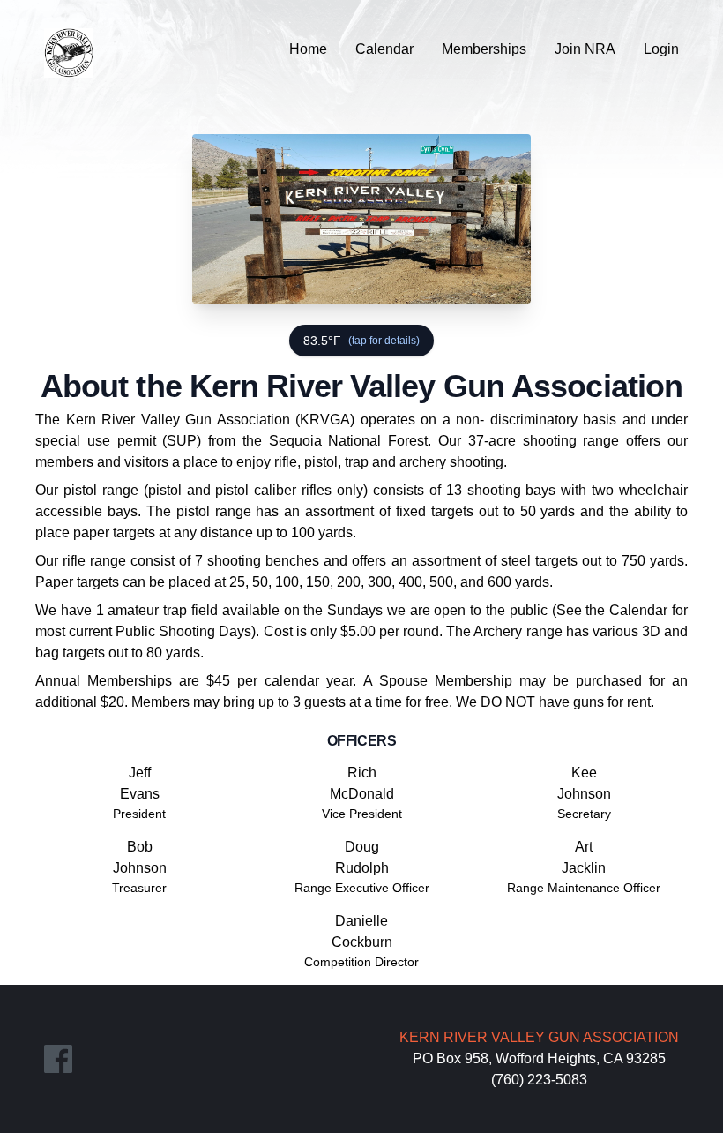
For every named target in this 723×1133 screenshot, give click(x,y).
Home (308, 48)
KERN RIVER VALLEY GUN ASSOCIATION (539, 1037)
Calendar (384, 48)
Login (661, 48)
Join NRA (585, 48)
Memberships (484, 48)
